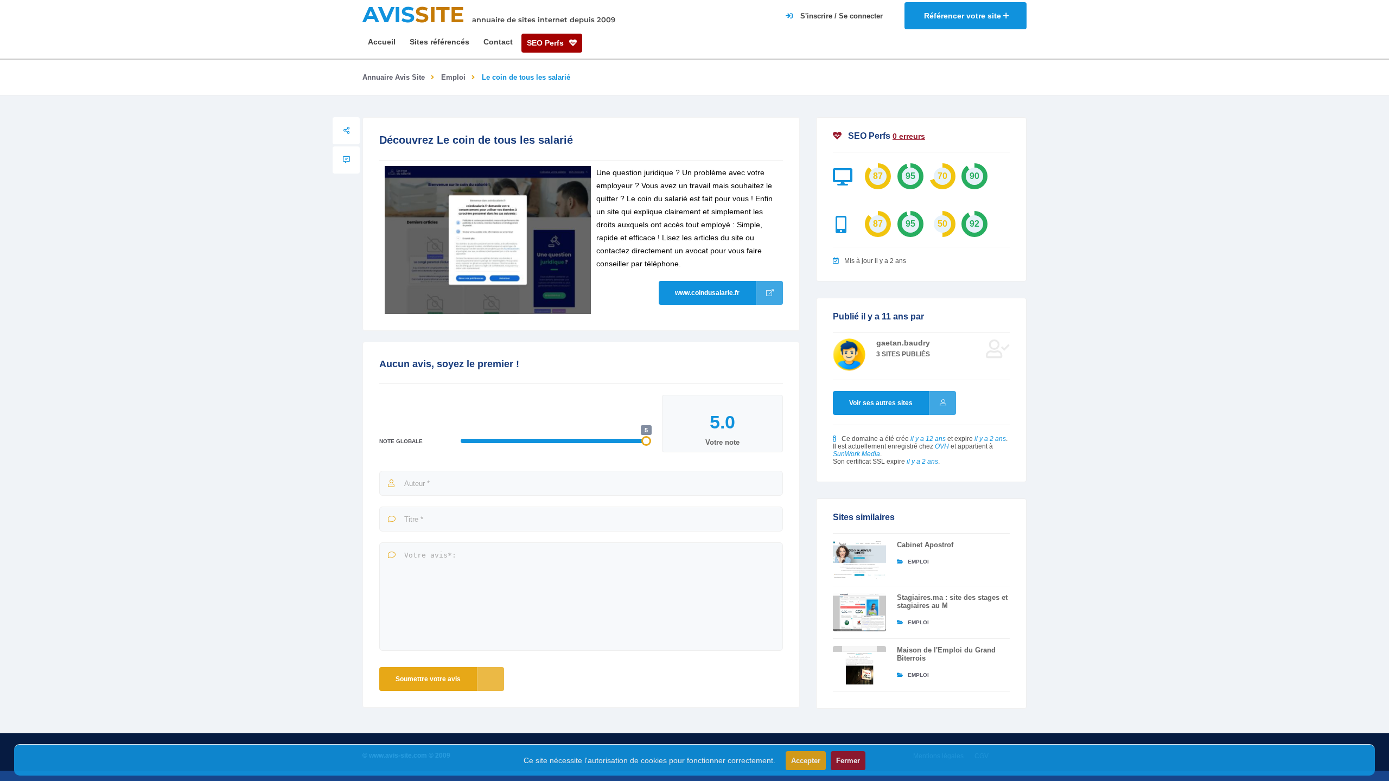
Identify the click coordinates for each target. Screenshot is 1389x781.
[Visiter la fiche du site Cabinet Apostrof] (859, 560)
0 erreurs (909, 136)
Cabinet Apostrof (925, 545)
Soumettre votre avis (428, 679)
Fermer (848, 761)
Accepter (805, 761)
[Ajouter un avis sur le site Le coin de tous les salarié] (346, 160)
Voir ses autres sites (881, 403)
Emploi (453, 77)
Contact (498, 41)
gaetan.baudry (903, 342)
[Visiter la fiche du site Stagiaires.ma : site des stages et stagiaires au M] (859, 612)
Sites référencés (439, 41)
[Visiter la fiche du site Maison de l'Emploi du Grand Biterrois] (859, 665)
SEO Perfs (546, 43)
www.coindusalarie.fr (707, 293)
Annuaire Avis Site (393, 77)
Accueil (382, 41)
